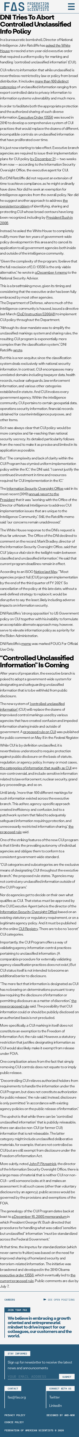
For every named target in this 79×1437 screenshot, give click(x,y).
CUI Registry (28, 928)
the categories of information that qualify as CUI (36, 767)
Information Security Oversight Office (35, 488)
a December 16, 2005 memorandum (39, 1216)
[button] (71, 6)
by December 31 (43, 158)
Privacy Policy (14, 1415)
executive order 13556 (17, 1275)
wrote (17, 350)
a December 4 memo (51, 272)
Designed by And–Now (61, 1415)
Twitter (54, 1397)
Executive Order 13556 (35, 117)
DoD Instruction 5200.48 (36, 314)
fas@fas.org (17, 1397)
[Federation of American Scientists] (26, 6)
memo (26, 643)
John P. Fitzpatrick (42, 1163)
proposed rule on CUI (39, 731)
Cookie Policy (14, 1422)
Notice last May (45, 571)
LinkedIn (55, 1405)
